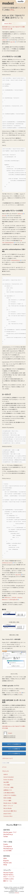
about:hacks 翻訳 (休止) (10, 811)
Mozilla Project (8, 872)
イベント (4, 767)
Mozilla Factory (8, 874)
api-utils (13, 42)
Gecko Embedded (9, 777)
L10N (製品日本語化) (9, 792)
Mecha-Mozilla (8, 808)
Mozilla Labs (7, 863)
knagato (10, 733)
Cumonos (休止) (8, 816)
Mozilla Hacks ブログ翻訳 (10, 803)
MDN (5, 858)
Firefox (5, 844)
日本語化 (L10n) (8, 879)
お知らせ (6, 774)
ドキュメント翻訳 (7, 800)
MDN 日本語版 (7, 798)
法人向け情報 (7, 850)
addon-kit (4, 40)
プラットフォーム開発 (8, 787)
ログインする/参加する (14, 744)
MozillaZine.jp (8, 834)
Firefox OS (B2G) (8, 779)
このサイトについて (7, 758)
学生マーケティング (8, 805)
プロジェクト (5, 771)
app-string (18, 574)
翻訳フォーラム (7, 881)
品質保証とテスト (8, 790)
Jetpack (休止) (8, 23)
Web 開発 (6, 782)
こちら (12, 10)
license (17, 892)
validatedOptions (15, 260)
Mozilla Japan (20, 1)
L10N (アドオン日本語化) (10, 795)
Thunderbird (7, 846)
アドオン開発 (7, 785)
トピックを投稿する (14, 749)
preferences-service (7, 562)
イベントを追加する (14, 753)
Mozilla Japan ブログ (9, 832)
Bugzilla (6, 860)
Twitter (5, 836)
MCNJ (5, 865)
